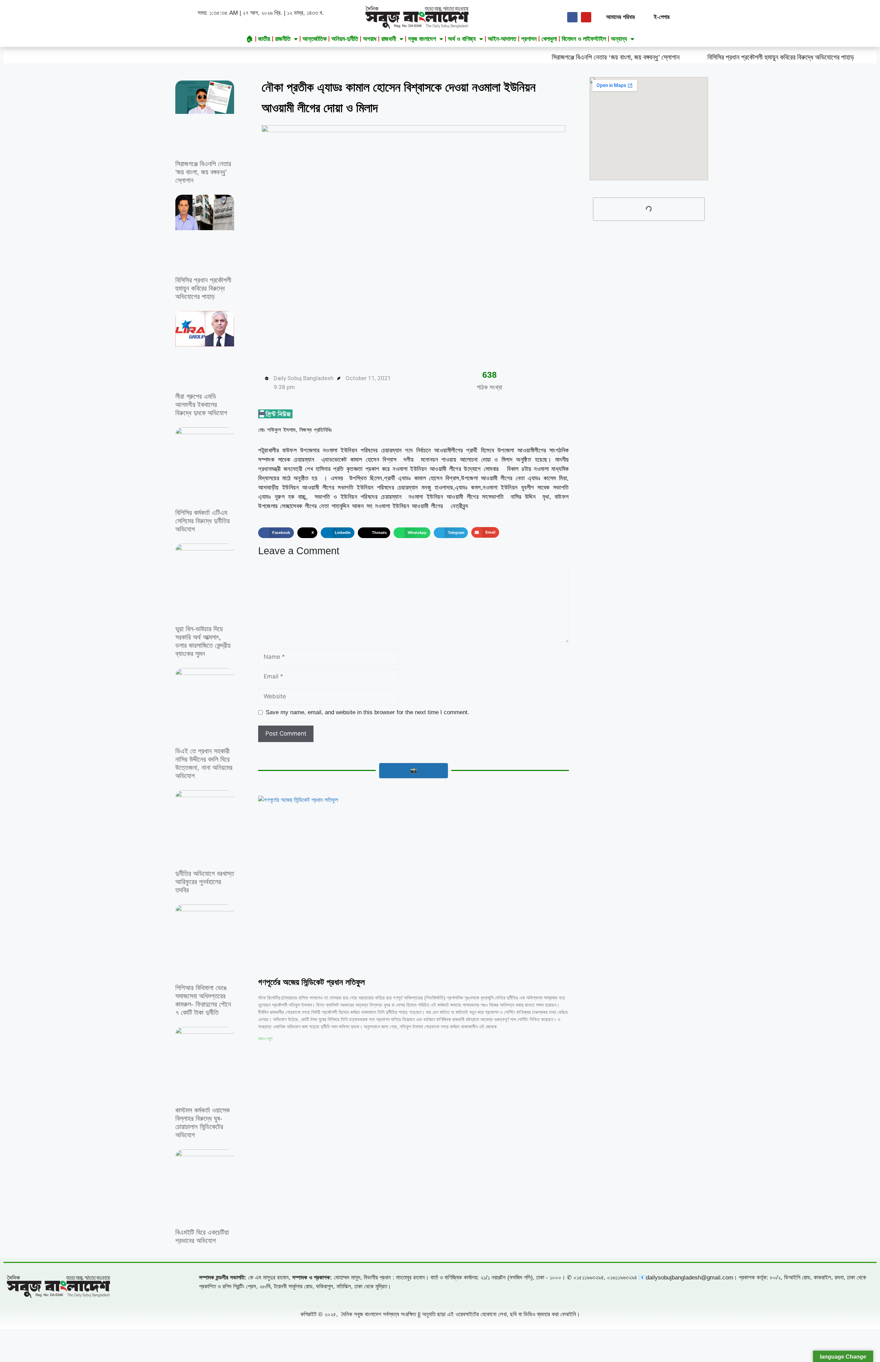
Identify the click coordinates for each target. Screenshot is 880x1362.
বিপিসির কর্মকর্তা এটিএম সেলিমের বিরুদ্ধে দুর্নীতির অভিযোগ (202, 521)
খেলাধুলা (549, 38)
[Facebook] (572, 17)
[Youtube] (586, 17)
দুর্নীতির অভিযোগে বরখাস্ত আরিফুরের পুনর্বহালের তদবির (204, 882)
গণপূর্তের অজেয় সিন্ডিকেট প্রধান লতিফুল (311, 982)
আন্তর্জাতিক (314, 38)
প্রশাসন (529, 38)
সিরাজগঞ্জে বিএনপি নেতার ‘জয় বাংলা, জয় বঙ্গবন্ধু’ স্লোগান (542, 57)
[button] (276, 532)
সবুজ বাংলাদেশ (422, 38)
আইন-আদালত (502, 38)
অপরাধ (369, 38)
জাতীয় (264, 38)
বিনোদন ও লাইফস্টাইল (584, 38)
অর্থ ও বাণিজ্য (462, 38)
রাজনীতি (282, 38)
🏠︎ (249, 38)
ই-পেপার (662, 17)
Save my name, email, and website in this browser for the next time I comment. (367, 712)
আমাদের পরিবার (620, 17)
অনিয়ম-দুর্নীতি (344, 38)
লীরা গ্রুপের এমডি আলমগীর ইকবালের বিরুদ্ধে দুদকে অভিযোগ (201, 405)
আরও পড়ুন (265, 1038)
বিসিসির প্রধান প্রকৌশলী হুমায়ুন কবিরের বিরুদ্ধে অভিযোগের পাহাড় (707, 57)
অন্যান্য (619, 38)
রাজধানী (388, 38)
